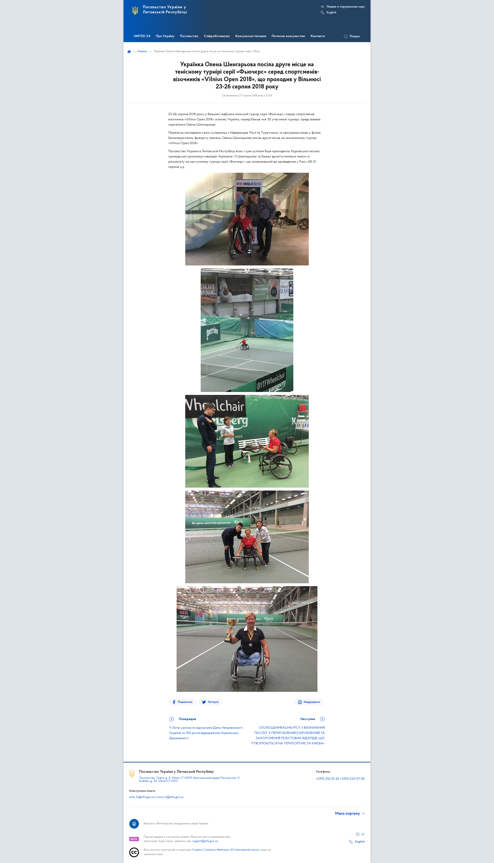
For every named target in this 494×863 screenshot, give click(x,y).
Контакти (318, 36)
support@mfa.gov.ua (205, 841)
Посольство (189, 36)
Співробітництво (217, 36)
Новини (142, 51)
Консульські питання (250, 36)
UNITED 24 (142, 36)
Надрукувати (312, 702)
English (331, 12)
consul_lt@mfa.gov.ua (169, 797)
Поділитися (185, 702)
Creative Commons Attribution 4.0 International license (225, 850)
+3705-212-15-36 (327, 779)
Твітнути (213, 702)
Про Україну (165, 36)
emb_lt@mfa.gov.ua (142, 797)
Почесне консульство (288, 36)
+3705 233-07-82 (352, 779)
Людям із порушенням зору (346, 6)
